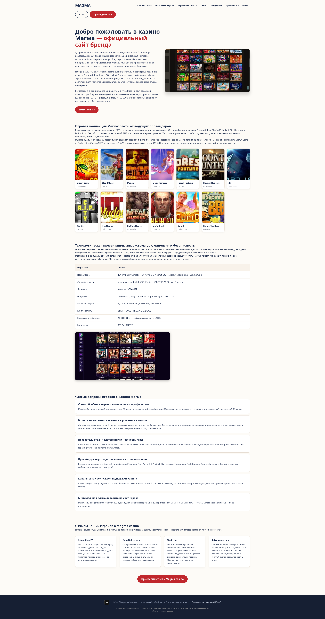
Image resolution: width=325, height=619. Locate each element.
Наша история (144, 5)
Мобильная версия (164, 5)
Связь (203, 5)
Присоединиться (103, 14)
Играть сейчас (87, 109)
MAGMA (83, 5)
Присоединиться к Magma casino (162, 579)
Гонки (245, 5)
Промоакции (232, 5)
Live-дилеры (216, 5)
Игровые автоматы (187, 5)
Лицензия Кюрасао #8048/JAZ (206, 602)
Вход (81, 14)
